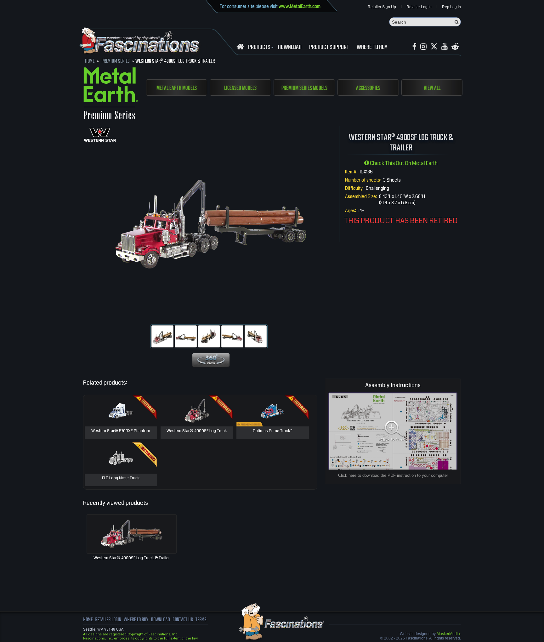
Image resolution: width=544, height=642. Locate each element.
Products (259, 47)
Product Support (329, 47)
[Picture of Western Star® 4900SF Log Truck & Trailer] (162, 336)
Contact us (183, 620)
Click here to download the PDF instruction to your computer (393, 475)
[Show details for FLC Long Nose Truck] (121, 458)
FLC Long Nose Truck (121, 478)
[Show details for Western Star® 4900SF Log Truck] (197, 410)
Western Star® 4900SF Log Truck (197, 431)
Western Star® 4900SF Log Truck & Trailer (132, 558)
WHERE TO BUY (372, 47)
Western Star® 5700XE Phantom (120, 431)
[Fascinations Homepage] (240, 47)
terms (201, 620)
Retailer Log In (419, 7)
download (290, 47)
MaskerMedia (448, 634)
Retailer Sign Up (382, 7)
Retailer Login (108, 620)
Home (88, 620)
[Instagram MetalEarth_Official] (423, 46)
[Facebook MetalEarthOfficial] (414, 46)
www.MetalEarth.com (299, 6)
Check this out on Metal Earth (403, 163)
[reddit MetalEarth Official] (455, 46)
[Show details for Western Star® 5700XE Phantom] (121, 410)
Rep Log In (451, 7)
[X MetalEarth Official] (434, 46)
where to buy (136, 620)
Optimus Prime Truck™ (272, 431)
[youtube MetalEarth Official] (444, 46)
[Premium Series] (110, 94)
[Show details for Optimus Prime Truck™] (272, 410)
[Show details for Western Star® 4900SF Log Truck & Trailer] (132, 534)
